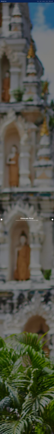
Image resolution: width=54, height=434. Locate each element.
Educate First (3, 1)
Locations (43, 1)
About (40, 1)
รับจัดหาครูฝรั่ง (51, 1)
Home (38, 1)
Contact (47, 1)
